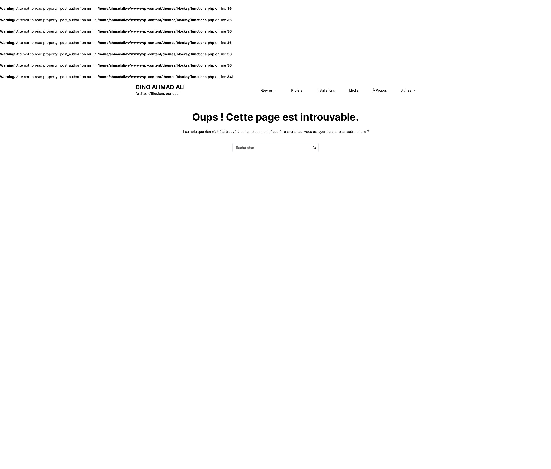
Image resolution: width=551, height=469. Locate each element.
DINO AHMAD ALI (160, 87)
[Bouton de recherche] (314, 147)
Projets (296, 90)
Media (353, 90)
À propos (380, 90)
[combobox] (271, 147)
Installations (326, 90)
